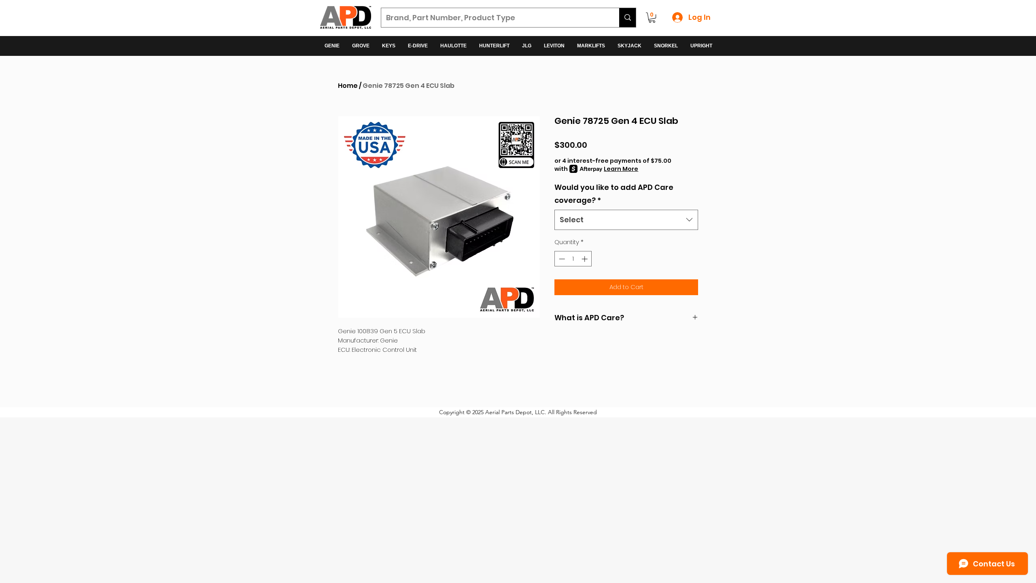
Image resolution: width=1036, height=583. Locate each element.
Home (348, 85)
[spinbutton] (573, 258)
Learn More (621, 169)
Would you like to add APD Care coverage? (613, 193)
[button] (652, 18)
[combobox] (626, 220)
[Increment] (585, 258)
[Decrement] (561, 258)
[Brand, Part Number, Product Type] (627, 17)
